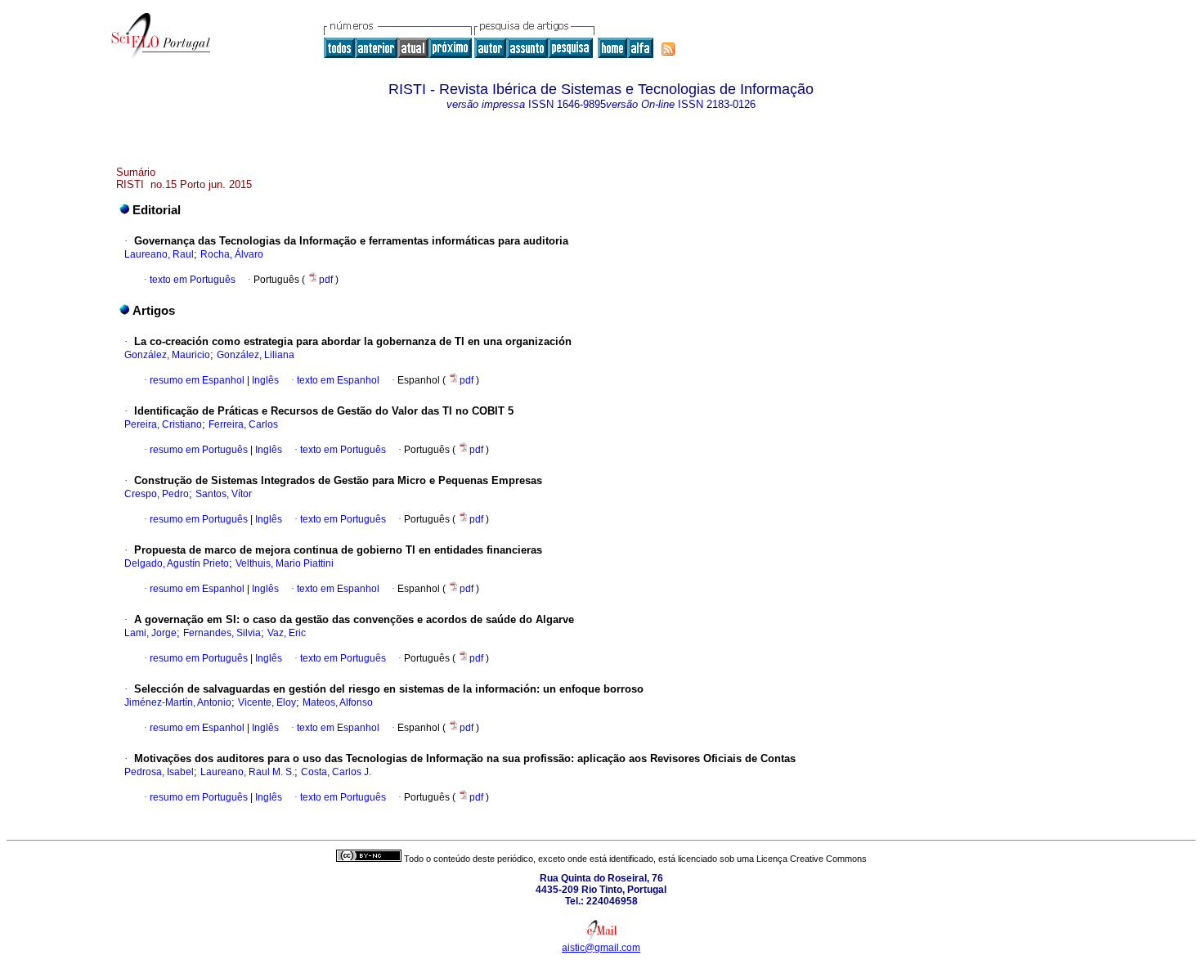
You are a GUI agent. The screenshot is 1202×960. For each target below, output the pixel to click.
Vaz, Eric (286, 633)
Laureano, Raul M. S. (247, 772)
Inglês (264, 380)
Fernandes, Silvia (222, 633)
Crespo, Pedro (156, 494)
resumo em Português (199, 449)
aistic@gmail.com (601, 947)
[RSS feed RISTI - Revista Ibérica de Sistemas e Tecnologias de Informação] (668, 49)
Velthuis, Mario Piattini (284, 563)
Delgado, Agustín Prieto (176, 563)
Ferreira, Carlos (243, 424)
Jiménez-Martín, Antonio (177, 702)
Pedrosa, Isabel (159, 772)
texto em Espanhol (338, 380)
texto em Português (192, 279)
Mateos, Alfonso (338, 702)
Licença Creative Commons (811, 859)
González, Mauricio (167, 355)
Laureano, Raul (159, 254)
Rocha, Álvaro (231, 254)
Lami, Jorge (150, 633)
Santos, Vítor (223, 494)
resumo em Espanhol (197, 380)
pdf (327, 279)
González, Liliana (255, 355)
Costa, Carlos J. (336, 772)
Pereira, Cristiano (163, 424)
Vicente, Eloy (267, 702)
